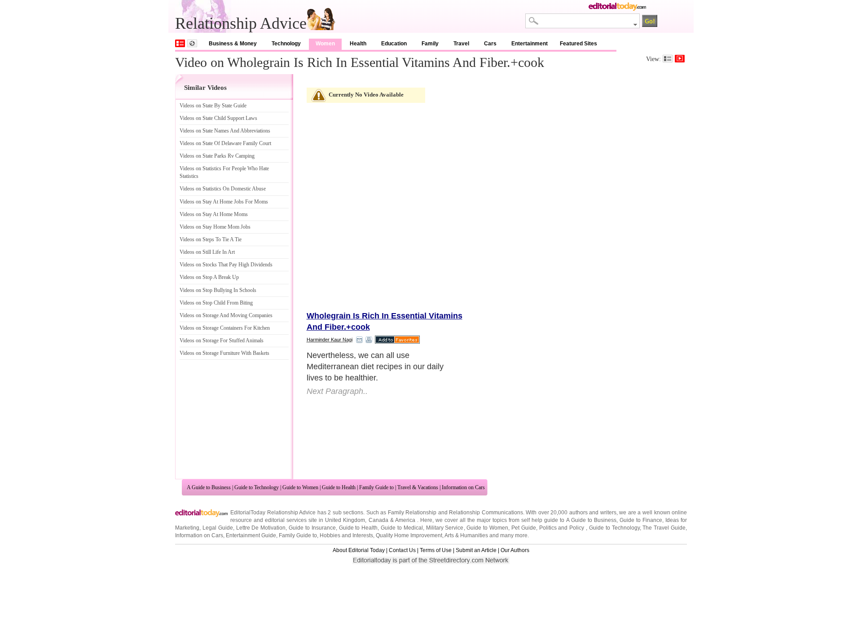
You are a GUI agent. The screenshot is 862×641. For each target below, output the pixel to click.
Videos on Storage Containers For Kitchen (225, 328)
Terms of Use (436, 550)
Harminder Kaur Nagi (329, 339)
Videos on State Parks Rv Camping (217, 156)
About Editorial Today (359, 550)
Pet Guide (523, 528)
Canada (378, 520)
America (405, 520)
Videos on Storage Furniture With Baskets (224, 353)
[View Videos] (680, 58)
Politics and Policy (562, 528)
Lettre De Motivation (261, 528)
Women (325, 43)
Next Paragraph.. (337, 391)
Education (394, 43)
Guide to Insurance (312, 528)
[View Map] (192, 43)
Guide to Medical (402, 528)
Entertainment (529, 43)
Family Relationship (412, 512)
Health (358, 43)
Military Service (445, 528)
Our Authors (515, 550)
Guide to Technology (256, 487)
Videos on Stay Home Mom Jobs (215, 227)
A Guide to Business (209, 487)
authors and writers (592, 512)
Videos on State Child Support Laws (218, 118)
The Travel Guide (664, 528)
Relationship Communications (486, 512)
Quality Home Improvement (409, 535)
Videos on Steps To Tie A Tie (211, 239)
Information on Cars (463, 487)
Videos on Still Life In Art (207, 252)
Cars (490, 43)
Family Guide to (376, 487)
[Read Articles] (668, 58)
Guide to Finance (641, 520)
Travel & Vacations (417, 487)
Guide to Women (300, 487)
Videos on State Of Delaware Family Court (225, 143)
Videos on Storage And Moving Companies (226, 315)
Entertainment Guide (251, 535)
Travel (461, 43)
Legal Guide (217, 528)
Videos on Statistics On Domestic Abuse (223, 189)
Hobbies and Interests (346, 535)
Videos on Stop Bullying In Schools (218, 290)
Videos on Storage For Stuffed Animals (222, 340)
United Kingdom (345, 520)
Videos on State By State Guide (213, 105)
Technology (286, 43)
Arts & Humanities (466, 535)
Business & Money (233, 43)
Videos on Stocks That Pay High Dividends (226, 264)
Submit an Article (476, 550)
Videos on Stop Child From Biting (216, 303)
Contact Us (402, 550)
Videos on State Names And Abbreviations (225, 131)
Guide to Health (339, 487)
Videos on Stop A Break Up (209, 277)
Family (430, 43)
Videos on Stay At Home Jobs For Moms (224, 202)
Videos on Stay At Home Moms (214, 214)
